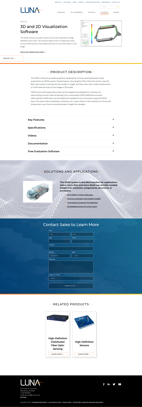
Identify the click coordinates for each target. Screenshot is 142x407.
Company (51, 245)
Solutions (91, 12)
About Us (58, 2)
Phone (74, 238)
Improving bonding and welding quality (84, 199)
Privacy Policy (67, 402)
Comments (52, 259)
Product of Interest (54, 275)
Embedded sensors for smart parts (82, 207)
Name (50, 230)
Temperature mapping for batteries (82, 203)
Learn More (56, 354)
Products (104, 12)
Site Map (23, 397)
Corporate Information (39, 402)
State (73, 252)
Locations (67, 2)
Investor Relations (93, 2)
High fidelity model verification (80, 195)
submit (118, 7)
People (116, 12)
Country (51, 252)
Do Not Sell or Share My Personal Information (88, 402)
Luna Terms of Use (54, 402)
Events (81, 2)
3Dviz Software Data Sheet (32, 52)
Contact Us (116, 2)
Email (50, 238)
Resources (105, 2)
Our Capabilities (76, 12)
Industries (61, 12)
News (75, 2)
